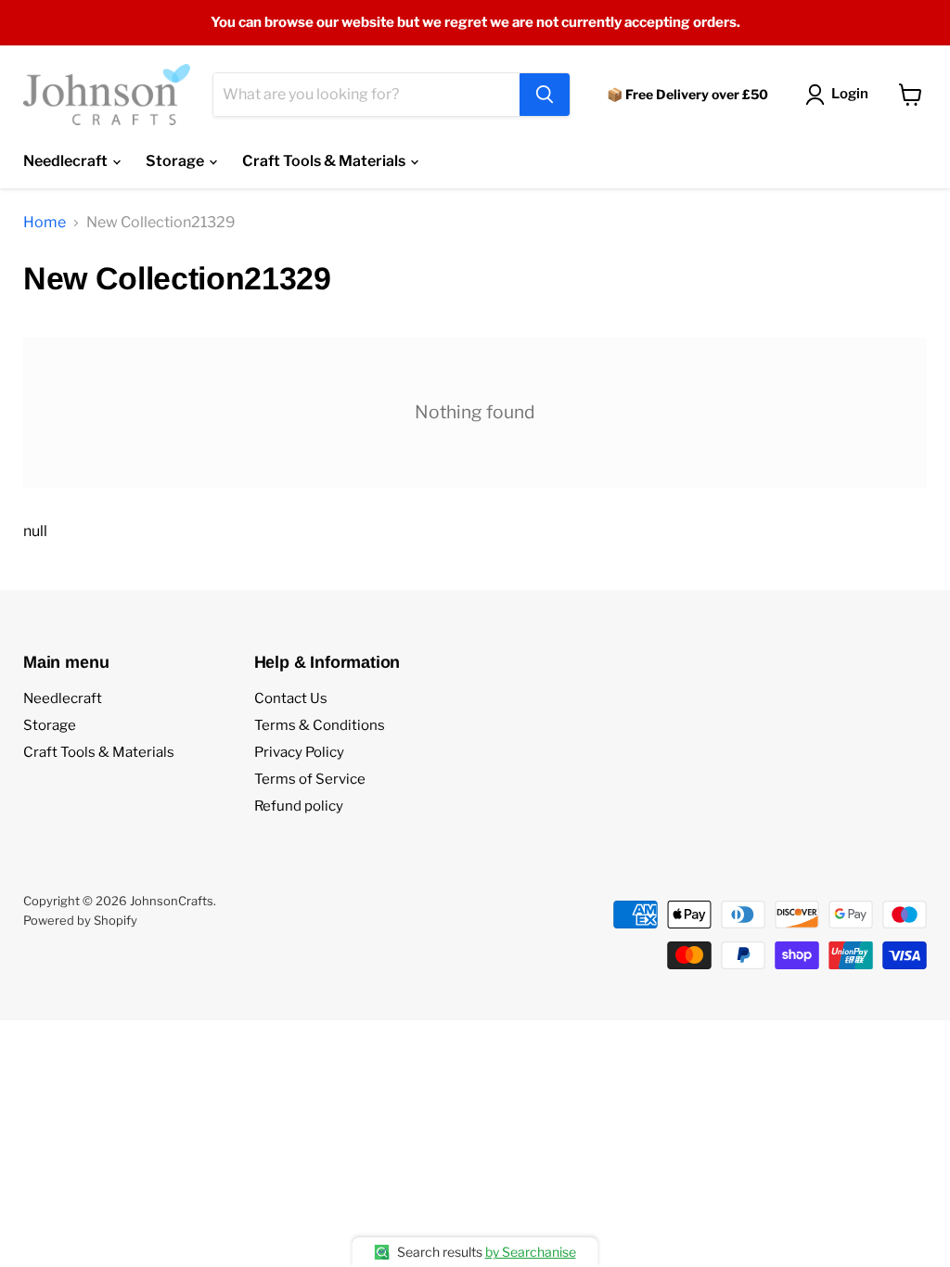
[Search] (545, 94)
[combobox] (366, 94)
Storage (176, 161)
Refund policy (298, 806)
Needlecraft (66, 161)
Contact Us (290, 698)
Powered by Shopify (80, 920)
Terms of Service (310, 779)
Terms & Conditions (319, 725)
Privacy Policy (299, 752)
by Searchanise (530, 1252)
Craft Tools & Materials (325, 161)
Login (849, 93)
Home (44, 222)
